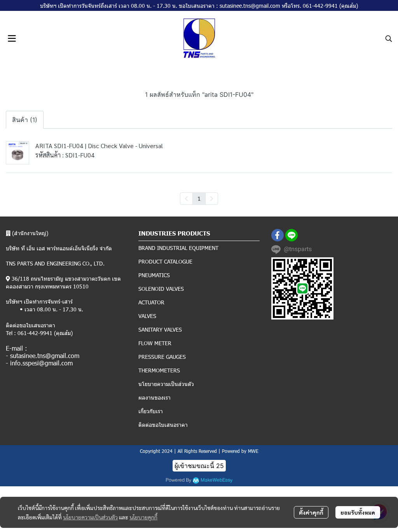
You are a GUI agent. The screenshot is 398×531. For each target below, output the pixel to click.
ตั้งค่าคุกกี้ (311, 512)
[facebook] (277, 235)
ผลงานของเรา (154, 397)
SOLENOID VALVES (161, 288)
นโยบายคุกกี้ (143, 517)
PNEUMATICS (154, 275)
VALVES (147, 316)
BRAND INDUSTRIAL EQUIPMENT (178, 248)
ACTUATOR (151, 302)
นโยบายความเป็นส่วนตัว (90, 517)
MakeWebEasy (216, 480)
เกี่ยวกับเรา (150, 411)
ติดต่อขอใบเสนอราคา (163, 424)
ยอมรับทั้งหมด (357, 512)
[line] (291, 235)
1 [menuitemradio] (199, 198)
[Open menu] (11, 38)
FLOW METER (154, 343)
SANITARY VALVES (160, 329)
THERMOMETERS (159, 370)
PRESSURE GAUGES (162, 356)
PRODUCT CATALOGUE (165, 261)
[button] (388, 38)
